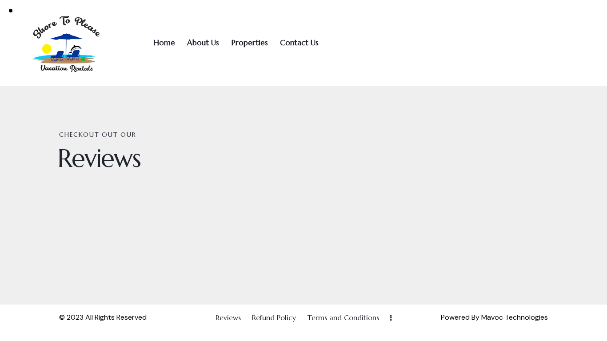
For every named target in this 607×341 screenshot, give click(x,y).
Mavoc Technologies (513, 317)
